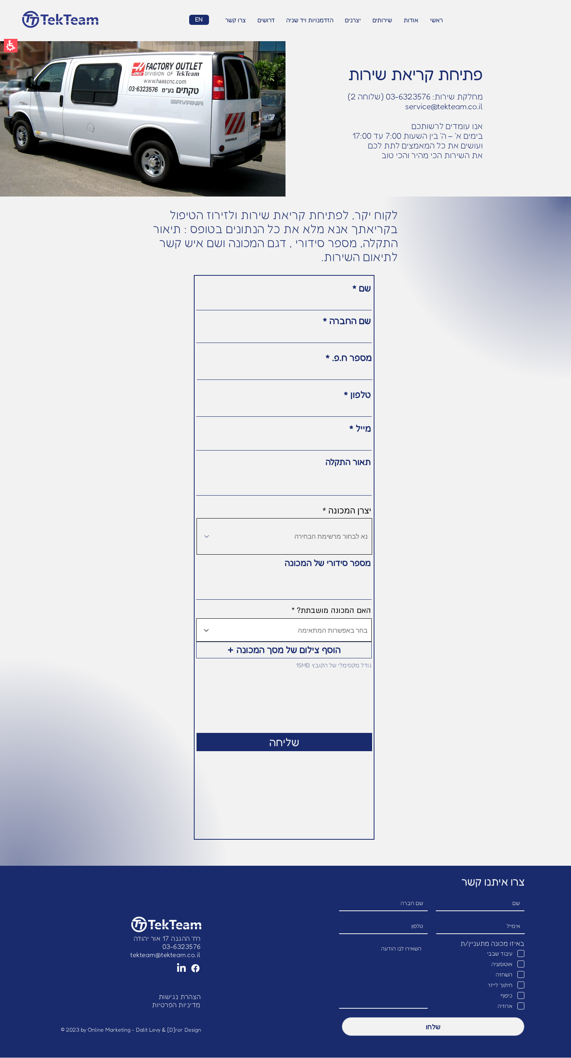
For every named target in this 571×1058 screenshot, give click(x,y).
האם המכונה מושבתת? (334, 610)
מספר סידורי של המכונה (328, 563)
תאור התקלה (348, 462)
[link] (165, 954)
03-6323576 (181, 946)
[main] (285, 453)
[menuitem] (436, 20)
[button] (10, 45)
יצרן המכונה (349, 510)
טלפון (360, 394)
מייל (363, 428)
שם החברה (350, 320)
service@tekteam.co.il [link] (444, 106)
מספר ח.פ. (351, 357)
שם (365, 288)
